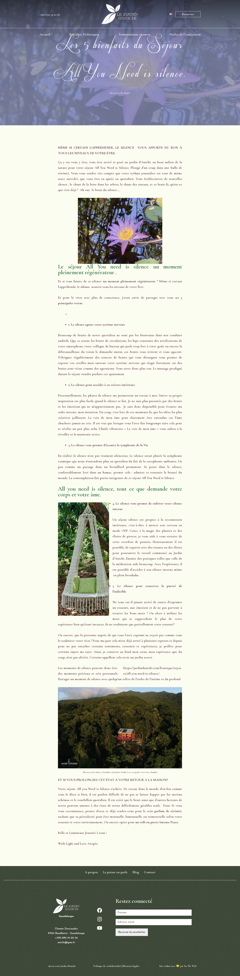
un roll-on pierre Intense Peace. (157, 822)
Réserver (188, 14)
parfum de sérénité (167, 811)
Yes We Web (190, 966)
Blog (136, 872)
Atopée (126, 93)
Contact (149, 872)
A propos (91, 872)
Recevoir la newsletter (131, 932)
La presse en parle (115, 872)
